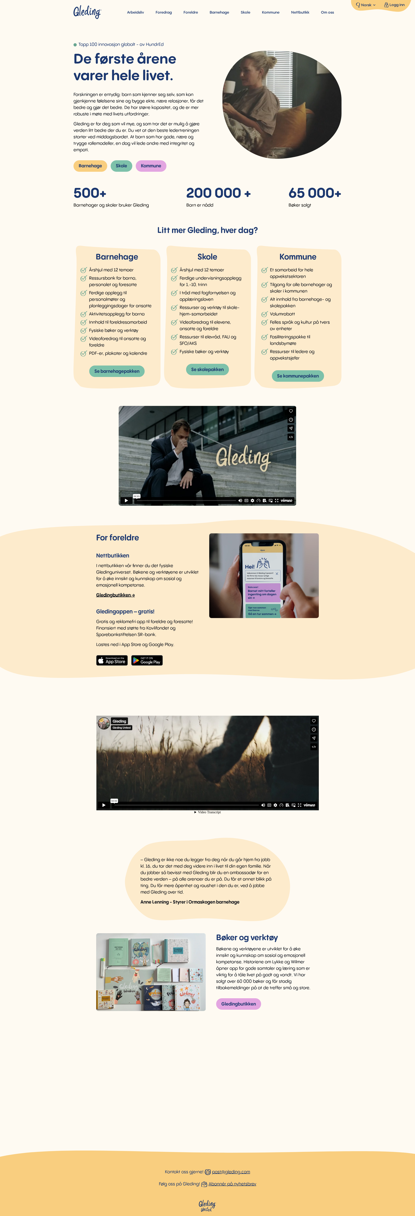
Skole (245, 12)
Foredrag (164, 12)
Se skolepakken (207, 369)
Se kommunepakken (298, 376)
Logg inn (397, 5)
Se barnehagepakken (116, 371)
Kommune (270, 12)
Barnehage (219, 12)
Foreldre (191, 12)
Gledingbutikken (238, 1004)
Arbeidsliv (135, 12)
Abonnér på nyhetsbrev (232, 1184)
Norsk (366, 5)
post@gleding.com (231, 1172)
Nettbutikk (300, 12)
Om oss (327, 12)
